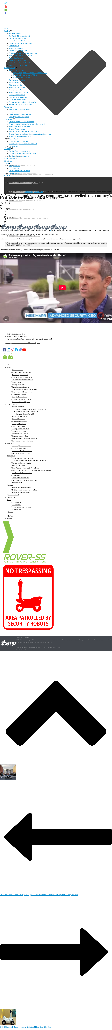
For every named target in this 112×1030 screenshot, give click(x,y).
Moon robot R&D (12, 191)
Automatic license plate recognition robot (23, 53)
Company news (15, 218)
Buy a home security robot (18, 97)
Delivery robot (14, 46)
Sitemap (9, 518)
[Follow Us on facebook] (4, 351)
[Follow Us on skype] (16, 351)
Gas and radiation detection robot (20, 43)
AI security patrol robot (17, 85)
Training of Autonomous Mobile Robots (26, 200)
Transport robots (14, 146)
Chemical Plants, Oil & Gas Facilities (25, 183)
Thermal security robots (17, 80)
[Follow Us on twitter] (20, 351)
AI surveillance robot (16, 82)
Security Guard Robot (16, 90)
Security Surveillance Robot (18, 92)
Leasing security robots (17, 95)
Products (7, 31)
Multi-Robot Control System (18, 65)
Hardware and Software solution (20, 114)
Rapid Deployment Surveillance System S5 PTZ (30, 73)
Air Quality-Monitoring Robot (19, 36)
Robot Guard (13, 139)
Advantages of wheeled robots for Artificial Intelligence (22, 343)
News (6, 29)
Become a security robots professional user (23, 102)
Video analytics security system (23, 174)
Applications (8, 119)
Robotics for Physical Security (19, 127)
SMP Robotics (28, 192)
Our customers (14, 168)
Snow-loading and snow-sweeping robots (23, 144)
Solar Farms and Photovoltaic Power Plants (28, 218)
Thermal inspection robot (17, 38)
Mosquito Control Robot (17, 60)
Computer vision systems (17, 112)
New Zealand (38, 192)
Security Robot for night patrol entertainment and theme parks (30, 134)
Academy (9, 183)
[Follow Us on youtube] (24, 351)
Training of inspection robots (22, 209)
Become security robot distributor (20, 104)
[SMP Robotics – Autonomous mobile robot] (8, 646)
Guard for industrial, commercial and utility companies (27, 124)
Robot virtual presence (16, 58)
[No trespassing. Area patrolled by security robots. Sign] (28, 629)
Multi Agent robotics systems (19, 117)
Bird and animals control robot (19, 63)
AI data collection (15, 33)
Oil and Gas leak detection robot (20, 41)
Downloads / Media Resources (19, 171)
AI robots (10, 516)
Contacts (9, 218)
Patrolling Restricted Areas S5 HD (25, 75)
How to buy (10, 200)
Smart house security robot (18, 51)
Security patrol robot (16, 48)
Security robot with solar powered (20, 55)
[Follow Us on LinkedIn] (8, 351)
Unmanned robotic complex (18, 141)
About (7, 209)
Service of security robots (17, 100)
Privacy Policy (14, 173)
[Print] (1, 226)
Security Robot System (17, 87)
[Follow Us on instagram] (12, 351)
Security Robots (9, 68)
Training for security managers (23, 191)
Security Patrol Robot (16, 70)
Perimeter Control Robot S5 (22, 78)
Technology (8, 107)
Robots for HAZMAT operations (20, 136)
